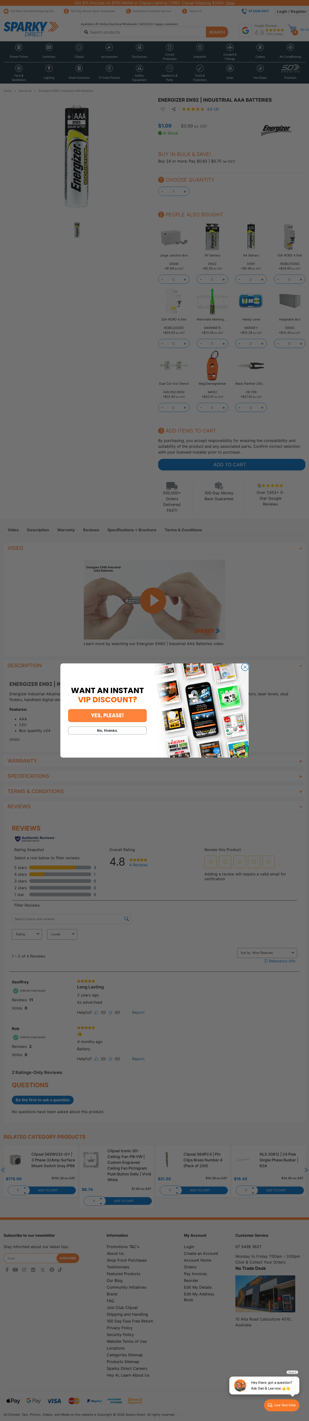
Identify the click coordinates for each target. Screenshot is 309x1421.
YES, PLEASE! (107, 715)
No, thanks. (107, 730)
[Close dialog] (245, 667)
